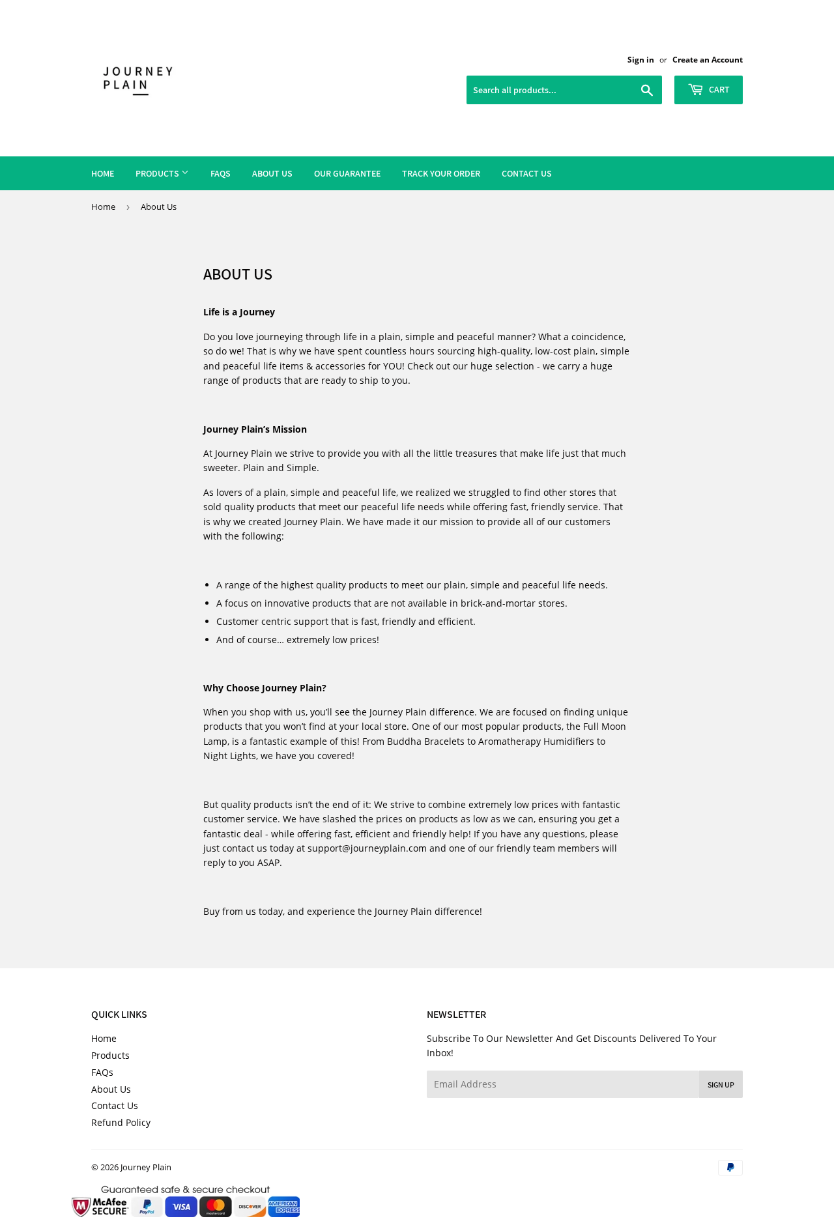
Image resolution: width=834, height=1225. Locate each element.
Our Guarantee (347, 173)
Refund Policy (121, 1122)
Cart (718, 89)
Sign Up (721, 1084)
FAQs (220, 173)
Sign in (640, 59)
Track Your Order (441, 173)
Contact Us (527, 173)
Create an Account (707, 59)
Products (158, 173)
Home (102, 173)
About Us (272, 173)
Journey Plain (146, 1167)
